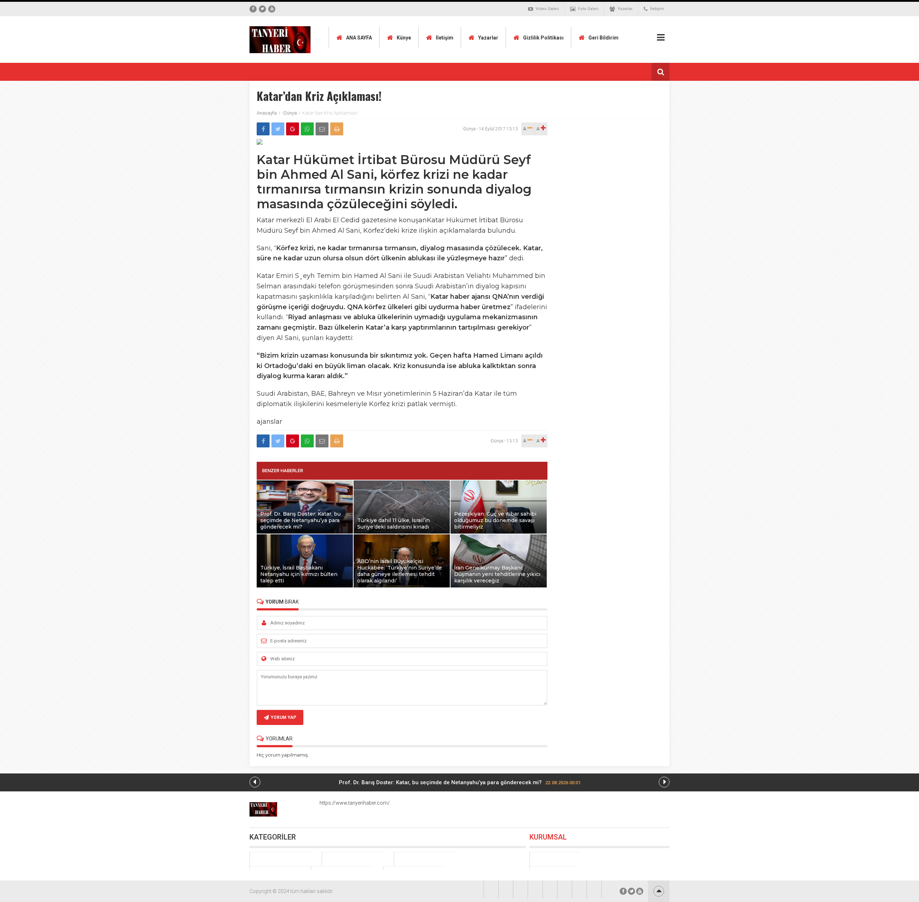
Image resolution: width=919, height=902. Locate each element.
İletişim (657, 8)
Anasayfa (267, 113)
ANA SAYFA (359, 38)
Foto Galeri (588, 8)
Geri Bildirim (603, 38)
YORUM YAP (283, 717)
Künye (404, 38)
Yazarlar (625, 8)
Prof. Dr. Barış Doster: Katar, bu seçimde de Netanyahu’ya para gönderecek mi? (459, 782)
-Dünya (289, 113)
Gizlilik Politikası (543, 38)
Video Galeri (547, 8)
